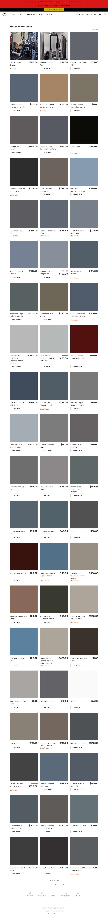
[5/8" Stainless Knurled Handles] (54, 386)
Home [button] (13, 14)
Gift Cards (78, 895)
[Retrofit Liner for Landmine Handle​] (84, 88)
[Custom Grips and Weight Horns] (84, 599)
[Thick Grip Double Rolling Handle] (24, 386)
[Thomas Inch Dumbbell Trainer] (54, 599)
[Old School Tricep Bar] (24, 214)
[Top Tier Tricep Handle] (24, 130)
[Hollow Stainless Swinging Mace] (24, 767)
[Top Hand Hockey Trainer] (24, 641)
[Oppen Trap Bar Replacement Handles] (84, 470)
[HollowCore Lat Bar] (84, 726)
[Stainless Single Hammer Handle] (84, 386)
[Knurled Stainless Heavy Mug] (84, 214)
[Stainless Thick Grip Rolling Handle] (54, 726)
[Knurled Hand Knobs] (24, 556)
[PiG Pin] (84, 514)
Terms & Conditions (50, 911)
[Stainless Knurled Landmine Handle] (54, 88)
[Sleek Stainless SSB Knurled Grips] (84, 851)
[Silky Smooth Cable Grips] (84, 46)
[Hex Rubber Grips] (54, 684)
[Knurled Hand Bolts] (84, 809)
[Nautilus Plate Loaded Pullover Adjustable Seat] (54, 641)
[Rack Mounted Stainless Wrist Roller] (54, 130)
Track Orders (42, 895)
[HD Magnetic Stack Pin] (24, 514)
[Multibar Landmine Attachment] (24, 172)
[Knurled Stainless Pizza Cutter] (54, 767)
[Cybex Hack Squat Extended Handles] (84, 297)
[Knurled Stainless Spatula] (24, 254)
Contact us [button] (49, 14)
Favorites (54, 895)
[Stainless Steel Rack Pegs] (24, 851)
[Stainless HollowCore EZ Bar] (84, 172)
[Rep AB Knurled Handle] (54, 470)
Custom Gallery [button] (31, 14)
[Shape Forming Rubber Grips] (24, 684)
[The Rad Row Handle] (84, 254)
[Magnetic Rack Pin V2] (54, 514)
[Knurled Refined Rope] (54, 46)
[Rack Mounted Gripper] (24, 46)
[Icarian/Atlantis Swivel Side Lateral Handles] (84, 556)
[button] (54, 9)
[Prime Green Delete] (54, 851)
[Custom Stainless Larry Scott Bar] (24, 809)
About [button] (41, 14)
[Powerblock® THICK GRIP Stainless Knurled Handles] (24, 339)
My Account (30, 895)
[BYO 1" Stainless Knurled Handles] (84, 339)
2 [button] (55, 884)
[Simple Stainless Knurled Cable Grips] (24, 88)
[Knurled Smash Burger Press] (54, 254)
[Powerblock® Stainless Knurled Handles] (54, 339)
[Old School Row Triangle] (54, 297)
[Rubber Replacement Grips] (84, 641)
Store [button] (20, 14)
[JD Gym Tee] (24, 726)
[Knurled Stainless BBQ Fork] (84, 767)
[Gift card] (84, 684)
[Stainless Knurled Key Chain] (24, 599)
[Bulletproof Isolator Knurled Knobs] (54, 556)
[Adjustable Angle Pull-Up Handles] (24, 297)
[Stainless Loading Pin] (24, 470)
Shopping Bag (65, 895)
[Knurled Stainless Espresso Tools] (54, 809)
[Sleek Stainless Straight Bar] (54, 172)
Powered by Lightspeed (54, 913)
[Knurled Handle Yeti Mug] (54, 214)
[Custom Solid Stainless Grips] (84, 428)
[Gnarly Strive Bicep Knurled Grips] (24, 428)
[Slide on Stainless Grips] (54, 428)
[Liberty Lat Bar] (84, 130)
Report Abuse (59, 911)
